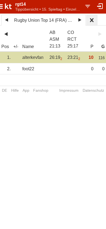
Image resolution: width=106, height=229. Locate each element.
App (26, 90)
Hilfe (15, 90)
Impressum (69, 90)
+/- (15, 46)
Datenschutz (93, 90)
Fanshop (40, 90)
